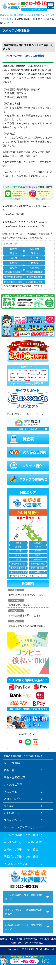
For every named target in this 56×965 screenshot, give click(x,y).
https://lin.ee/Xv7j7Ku (14, 214)
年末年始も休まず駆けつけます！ (25, 615)
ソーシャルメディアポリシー (21, 827)
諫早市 (34, 253)
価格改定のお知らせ (18, 605)
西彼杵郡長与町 (13, 272)
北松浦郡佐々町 (34, 281)
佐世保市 (34, 248)
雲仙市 (13, 267)
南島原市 (34, 267)
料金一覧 (9, 770)
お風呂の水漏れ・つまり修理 (21, 849)
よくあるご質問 (13, 784)
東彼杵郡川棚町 (34, 277)
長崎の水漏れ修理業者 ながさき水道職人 (21, 15)
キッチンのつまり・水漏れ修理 (22, 842)
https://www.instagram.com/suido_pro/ (23, 226)
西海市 (34, 262)
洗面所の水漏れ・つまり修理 (21, 856)
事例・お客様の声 (14, 777)
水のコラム (10, 791)
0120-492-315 (27, 886)
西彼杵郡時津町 (34, 272)
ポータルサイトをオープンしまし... (26, 594)
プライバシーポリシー (17, 820)
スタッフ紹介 (12, 798)
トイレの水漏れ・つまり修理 (21, 835)
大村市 (13, 258)
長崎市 (13, 248)
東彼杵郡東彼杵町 (13, 277)
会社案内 (9, 805)
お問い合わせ (12, 813)
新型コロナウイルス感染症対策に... (26, 625)
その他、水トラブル (16, 863)
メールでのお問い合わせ (34, 9)
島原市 (13, 253)
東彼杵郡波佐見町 (13, 281)
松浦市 (13, 262)
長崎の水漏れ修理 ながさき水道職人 (22, 756)
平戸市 (34, 258)
